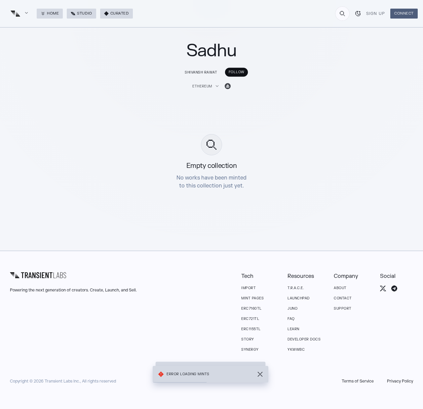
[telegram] (394, 288)
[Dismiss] (260, 374)
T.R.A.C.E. (296, 288)
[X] (383, 288)
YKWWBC (296, 349)
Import (248, 288)
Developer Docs (304, 339)
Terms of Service (358, 381)
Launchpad (299, 298)
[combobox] (342, 13)
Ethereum (202, 86)
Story (247, 339)
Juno (292, 308)
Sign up (375, 13)
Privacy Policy (400, 381)
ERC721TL (250, 319)
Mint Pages (252, 298)
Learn (293, 329)
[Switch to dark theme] (358, 14)
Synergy (250, 349)
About (340, 288)
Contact (343, 298)
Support (343, 308)
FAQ (291, 319)
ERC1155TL (251, 329)
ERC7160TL (251, 308)
